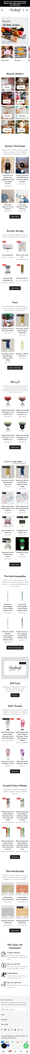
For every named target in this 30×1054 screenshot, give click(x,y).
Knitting (21, 87)
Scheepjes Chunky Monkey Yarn (22, 531)
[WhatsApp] (22, 1029)
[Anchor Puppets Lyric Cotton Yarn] (7, 521)
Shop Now (7, 33)
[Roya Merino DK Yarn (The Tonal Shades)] (7, 320)
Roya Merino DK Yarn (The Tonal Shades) (8, 330)
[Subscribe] (27, 1010)
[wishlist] (15, 1051)
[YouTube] (15, 1029)
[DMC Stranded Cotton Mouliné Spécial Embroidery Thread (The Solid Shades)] (7, 723)
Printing (21, 130)
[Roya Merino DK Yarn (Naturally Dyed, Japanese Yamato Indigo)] (7, 345)
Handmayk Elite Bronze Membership (22, 898)
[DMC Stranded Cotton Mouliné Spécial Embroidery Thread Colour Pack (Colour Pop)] (22, 832)
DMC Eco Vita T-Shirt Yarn (22, 256)
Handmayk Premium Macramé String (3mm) (8, 554)
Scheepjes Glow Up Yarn (22, 553)
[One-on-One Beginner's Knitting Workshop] (22, 196)
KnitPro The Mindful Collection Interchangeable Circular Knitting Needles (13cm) (8, 636)
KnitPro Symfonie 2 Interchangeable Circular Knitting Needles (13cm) (22, 635)
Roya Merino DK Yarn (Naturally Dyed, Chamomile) (22, 331)
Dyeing (7, 102)
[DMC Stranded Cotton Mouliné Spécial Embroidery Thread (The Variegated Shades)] (22, 723)
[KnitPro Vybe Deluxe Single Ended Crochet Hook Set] (7, 497)
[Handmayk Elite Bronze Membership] (22, 888)
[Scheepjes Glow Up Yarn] (22, 543)
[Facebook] (5, 1029)
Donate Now (5, 60)
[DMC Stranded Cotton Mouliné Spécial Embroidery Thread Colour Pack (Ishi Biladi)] (7, 803)
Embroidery (22, 116)
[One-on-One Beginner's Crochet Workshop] (7, 196)
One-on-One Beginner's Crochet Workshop (8, 207)
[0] (27, 10)
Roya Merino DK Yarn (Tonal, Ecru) (22, 355)
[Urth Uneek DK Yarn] (22, 269)
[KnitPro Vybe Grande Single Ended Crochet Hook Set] (22, 497)
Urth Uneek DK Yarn (22, 278)
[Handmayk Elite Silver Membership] (7, 912)
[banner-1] (7, 52)
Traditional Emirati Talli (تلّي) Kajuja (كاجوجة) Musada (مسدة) (7, 412)
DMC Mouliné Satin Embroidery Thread (22, 762)
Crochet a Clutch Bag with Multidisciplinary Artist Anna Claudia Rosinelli (22, 179)
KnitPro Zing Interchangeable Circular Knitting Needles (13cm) (22, 607)
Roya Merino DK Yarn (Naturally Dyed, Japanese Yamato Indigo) (8, 357)
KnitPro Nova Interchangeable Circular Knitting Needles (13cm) (8, 607)
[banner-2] (21, 52)
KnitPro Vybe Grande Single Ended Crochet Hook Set (22, 508)
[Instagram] (8, 1029)
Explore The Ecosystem (15, 648)
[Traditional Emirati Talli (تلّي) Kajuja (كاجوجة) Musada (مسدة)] (7, 401)
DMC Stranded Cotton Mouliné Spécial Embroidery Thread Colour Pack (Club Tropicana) (7, 845)
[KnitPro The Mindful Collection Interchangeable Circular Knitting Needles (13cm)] (7, 623)
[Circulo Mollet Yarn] (7, 246)
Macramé (7, 116)
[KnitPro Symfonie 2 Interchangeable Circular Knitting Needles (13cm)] (22, 623)
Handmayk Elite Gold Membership (22, 922)
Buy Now (15, 695)
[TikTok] (18, 1029)
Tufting (21, 102)
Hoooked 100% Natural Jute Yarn (8, 279)
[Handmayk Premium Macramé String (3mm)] (7, 543)
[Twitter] (12, 1029)
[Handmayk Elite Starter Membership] (7, 888)
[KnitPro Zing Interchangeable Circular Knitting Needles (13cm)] (22, 595)
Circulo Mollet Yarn (7, 255)
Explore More (15, 217)
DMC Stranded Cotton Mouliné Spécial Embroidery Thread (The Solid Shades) (7, 735)
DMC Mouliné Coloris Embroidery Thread (8, 762)
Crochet (7, 87)
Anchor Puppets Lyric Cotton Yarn (8, 531)
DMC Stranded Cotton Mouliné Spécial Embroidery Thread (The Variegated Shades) (22, 736)
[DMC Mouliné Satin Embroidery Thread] (22, 752)
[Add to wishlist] (7, 171)
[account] (27, 1051)
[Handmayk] (15, 10)
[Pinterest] (2, 1029)
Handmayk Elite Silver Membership (7, 922)
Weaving (7, 130)
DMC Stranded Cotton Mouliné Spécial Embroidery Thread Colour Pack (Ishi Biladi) (7, 816)
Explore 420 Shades (15, 368)
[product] (3, 1051)
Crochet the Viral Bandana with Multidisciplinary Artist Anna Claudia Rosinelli (7, 180)
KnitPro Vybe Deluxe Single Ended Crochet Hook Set (7, 508)
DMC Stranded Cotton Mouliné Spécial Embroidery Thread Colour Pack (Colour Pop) (22, 845)
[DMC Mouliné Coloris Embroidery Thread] (7, 752)
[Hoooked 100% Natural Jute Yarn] (7, 269)
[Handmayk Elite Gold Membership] (22, 912)
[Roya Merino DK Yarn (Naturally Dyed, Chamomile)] (22, 320)
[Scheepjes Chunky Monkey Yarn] (22, 521)
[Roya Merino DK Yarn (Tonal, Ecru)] (22, 345)
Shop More (15, 771)
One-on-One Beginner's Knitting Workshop (22, 207)
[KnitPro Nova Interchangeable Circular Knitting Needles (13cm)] (7, 595)
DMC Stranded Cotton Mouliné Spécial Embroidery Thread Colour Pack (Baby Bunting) (22, 816)
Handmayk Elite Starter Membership (8, 898)
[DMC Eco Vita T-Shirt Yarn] (22, 246)
